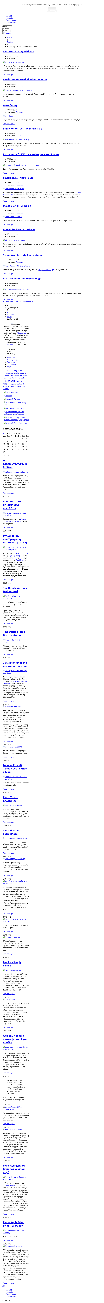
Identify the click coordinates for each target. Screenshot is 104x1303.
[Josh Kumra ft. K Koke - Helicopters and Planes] (21, 165)
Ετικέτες (10, 42)
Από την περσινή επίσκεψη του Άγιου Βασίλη (15, 1039)
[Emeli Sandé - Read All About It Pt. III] (17, 90)
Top (3, 1286)
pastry (18, 381)
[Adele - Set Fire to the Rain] (14, 240)
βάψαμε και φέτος (10, 1185)
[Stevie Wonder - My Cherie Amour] (16, 266)
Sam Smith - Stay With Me (18, 51)
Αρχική (9, 16)
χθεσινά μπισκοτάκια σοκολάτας (14, 520)
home (25, 375)
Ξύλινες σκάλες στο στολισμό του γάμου (15, 664)
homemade (20, 378)
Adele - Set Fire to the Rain (19, 229)
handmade (18, 375)
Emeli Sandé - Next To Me (18, 177)
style (23, 384)
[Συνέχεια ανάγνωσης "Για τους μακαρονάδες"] (12, 937)
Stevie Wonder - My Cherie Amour (23, 255)
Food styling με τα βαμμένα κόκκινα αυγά (14, 1169)
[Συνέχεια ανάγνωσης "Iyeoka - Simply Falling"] (12, 970)
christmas (7, 370)
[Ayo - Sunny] (8, 116)
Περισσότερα (52, 11)
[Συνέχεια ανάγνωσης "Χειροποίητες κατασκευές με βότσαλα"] (16, 921)
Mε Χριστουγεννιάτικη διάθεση (15, 464)
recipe (6, 384)
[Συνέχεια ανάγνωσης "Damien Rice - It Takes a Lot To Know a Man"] (16, 779)
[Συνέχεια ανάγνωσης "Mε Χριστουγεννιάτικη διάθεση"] (15, 472)
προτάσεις (10, 344)
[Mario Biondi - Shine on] (12, 217)
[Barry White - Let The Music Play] (16, 139)
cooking (14, 370)
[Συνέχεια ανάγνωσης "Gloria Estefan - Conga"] (12, 1129)
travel (19, 386)
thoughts (13, 386)
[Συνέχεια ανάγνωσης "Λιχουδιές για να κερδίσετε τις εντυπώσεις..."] (16, 883)
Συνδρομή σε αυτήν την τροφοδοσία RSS (19, 302)
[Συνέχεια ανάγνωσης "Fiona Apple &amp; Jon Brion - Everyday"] (16, 1233)
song (11, 384)
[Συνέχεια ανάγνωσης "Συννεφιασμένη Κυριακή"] (13, 1246)
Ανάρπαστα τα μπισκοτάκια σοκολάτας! (12, 505)
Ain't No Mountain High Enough (22, 278)
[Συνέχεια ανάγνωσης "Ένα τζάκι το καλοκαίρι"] (12, 805)
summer (6, 386)
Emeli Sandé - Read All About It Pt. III (25, 79)
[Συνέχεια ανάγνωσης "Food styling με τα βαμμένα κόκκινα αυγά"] (16, 1179)
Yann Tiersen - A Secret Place (12, 832)
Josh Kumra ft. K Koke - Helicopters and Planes (31, 154)
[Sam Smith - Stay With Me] (13, 62)
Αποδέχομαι (52, 8)
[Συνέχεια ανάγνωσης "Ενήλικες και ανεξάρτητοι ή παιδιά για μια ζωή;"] (16, 549)
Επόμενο (10, 314)
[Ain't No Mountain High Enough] (16, 289)
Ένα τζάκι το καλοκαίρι (10, 799)
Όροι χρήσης (11, 20)
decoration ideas (9, 373)
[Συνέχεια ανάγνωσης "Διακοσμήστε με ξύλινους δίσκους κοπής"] (16, 1109)
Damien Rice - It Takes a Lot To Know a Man (15, 768)
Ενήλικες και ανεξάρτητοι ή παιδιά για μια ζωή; (15, 539)
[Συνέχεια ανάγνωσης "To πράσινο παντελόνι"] (12, 706)
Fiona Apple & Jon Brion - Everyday (13, 1224)
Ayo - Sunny (10, 105)
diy (24, 373)
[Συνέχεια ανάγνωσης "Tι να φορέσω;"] (9, 999)
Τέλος (9, 317)
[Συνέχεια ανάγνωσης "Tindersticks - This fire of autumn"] (16, 642)
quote (23, 381)
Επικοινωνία (11, 22)
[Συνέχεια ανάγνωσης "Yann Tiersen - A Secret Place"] (15, 838)
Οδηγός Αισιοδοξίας (46, 270)
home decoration (9, 378)
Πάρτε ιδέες (21, 333)
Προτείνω (19, 58)
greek (11, 375)
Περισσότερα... (9, 74)
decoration (22, 370)
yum (23, 386)
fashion (6, 375)
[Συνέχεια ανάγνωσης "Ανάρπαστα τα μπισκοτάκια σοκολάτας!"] (16, 515)
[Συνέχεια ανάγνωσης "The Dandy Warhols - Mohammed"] (16, 598)
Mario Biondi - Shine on (17, 205)
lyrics (5, 381)
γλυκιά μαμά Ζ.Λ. (21, 553)
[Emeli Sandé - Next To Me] (13, 189)
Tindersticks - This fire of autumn (14, 633)
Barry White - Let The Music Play (22, 128)
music (12, 381)
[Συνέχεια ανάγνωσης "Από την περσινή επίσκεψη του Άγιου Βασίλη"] (16, 1049)
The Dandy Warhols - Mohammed (15, 589)
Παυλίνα (19, 560)
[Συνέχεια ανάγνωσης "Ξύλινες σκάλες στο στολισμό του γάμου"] (16, 673)
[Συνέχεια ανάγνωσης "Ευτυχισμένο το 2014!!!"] (12, 747)
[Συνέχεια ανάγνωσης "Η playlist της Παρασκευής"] (14, 859)
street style (17, 384)
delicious (19, 373)
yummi (6, 388)
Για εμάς (9, 18)
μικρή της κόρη (14, 555)
